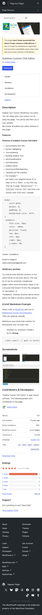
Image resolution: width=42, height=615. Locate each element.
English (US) (35, 440)
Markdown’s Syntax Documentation (17, 313)
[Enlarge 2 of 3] (37, 356)
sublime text (35, 449)
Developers (7, 551)
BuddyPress (8, 574)
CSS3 (24, 445)
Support (7, 100)
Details (7, 76)
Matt (5, 566)
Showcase (26, 524)
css (19, 445)
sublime (36, 445)
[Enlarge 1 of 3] (17, 356)
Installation (9, 88)
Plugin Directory (8, 10)
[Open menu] (38, 3)
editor (30, 445)
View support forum (10, 510)
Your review (7, 494)
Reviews (8, 82)
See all (37, 494)
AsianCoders (10, 62)
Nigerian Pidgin (14, 584)
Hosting (5, 532)
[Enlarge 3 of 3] (37, 367)
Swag (25, 555)
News (4, 528)
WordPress (19, 309)
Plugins (25, 532)
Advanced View (8, 456)
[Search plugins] (26, 18)
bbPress (6, 570)
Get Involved (27, 543)
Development (10, 94)
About (4, 524)
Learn (4, 543)
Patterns (25, 536)
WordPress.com (9, 562)
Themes (25, 528)
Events (25, 547)
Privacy (5, 536)
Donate (26, 551)
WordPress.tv (9, 555)
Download (8, 68)
